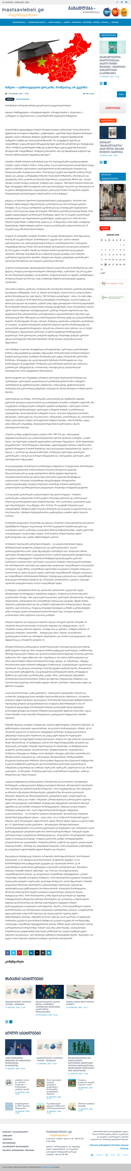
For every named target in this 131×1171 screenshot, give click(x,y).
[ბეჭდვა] (43, 952)
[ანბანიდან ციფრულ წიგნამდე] (72, 1106)
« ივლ (102, 273)
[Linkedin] (31, 952)
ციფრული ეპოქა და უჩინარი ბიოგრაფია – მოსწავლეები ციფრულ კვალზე (22, 1084)
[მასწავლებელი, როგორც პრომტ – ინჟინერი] (19, 992)
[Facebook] (117, 2)
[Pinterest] (19, 952)
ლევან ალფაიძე (22, 99)
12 (109, 255)
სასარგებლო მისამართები (16, 1147)
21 (117, 260)
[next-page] (10, 1021)
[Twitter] (121, 2)
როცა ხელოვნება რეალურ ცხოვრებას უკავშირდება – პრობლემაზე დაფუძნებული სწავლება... (54, 1087)
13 (113, 255)
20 (113, 260)
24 (102, 264)
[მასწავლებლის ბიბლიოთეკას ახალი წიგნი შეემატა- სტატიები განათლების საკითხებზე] (113, 47)
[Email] (37, 952)
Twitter (112, 1155)
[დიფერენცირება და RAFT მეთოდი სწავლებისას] (9, 1106)
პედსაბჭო (7, 1136)
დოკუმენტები (9, 1143)
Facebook (99, 1155)
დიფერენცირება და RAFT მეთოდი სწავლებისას (22, 1106)
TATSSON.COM (47, 1167)
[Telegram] (48, 952)
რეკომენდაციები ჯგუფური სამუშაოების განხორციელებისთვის (56, 1106)
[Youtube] (126, 2)
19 (109, 260)
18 (106, 260)
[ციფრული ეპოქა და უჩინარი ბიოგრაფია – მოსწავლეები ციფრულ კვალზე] (9, 1083)
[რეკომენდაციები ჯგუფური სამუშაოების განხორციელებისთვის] (41, 1106)
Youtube (125, 1155)
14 (117, 255)
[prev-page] (6, 1021)
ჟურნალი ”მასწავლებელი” (15, 1132)
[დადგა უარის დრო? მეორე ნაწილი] (80, 992)
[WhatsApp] (25, 952)
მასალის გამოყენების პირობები (18, 1150)
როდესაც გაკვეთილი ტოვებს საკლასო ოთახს (86, 1082)
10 (102, 255)
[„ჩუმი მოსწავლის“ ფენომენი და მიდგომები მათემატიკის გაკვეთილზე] (18, 1047)
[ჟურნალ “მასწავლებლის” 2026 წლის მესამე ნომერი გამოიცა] (113, 132)
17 (102, 260)
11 (105, 255)
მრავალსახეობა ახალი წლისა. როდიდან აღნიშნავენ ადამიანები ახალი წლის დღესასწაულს (48, 1007)
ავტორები (7, 1139)
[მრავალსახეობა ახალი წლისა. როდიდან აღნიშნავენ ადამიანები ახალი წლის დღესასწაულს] (50, 992)
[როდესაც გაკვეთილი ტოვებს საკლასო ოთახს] (72, 1083)
